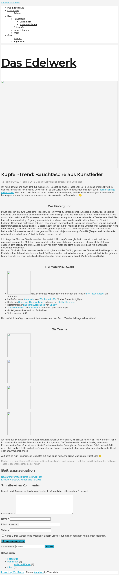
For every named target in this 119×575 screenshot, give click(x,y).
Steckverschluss (15, 307)
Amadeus (39, 572)
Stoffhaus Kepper (95, 293)
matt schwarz (69, 461)
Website (5, 530)
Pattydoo (111, 461)
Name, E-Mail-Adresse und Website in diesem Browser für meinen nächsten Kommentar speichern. (55, 535)
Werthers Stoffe (48, 299)
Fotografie (19, 27)
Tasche (5, 463)
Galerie (17, 13)
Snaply (53, 304)
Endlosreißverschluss (34, 304)
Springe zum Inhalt (10, 2)
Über (9, 35)
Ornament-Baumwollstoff (31, 302)
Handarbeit (19, 19)
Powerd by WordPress (12, 572)
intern (16, 32)
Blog (9, 16)
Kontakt (18, 38)
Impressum (19, 41)
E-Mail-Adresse (10, 524)
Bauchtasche (20, 461)
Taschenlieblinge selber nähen (25, 463)
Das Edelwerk (38, 62)
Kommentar (8, 513)
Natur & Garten (21, 30)
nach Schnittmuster (96, 461)
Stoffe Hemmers (66, 302)
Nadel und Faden (28, 24)
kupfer (57, 461)
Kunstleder (29, 299)
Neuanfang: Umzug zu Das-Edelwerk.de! (21, 476)
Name (5, 519)
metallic (81, 461)
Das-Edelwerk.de (15, 7)
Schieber (33, 307)
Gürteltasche (34, 461)
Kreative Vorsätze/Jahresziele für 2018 (21, 479)
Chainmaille (13, 10)
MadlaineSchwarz (44, 181)
